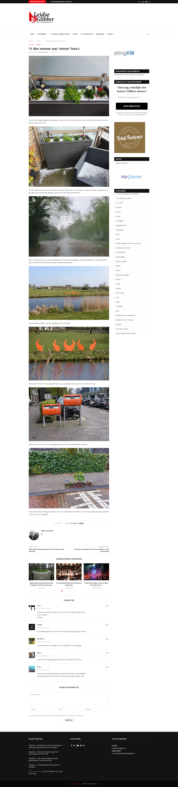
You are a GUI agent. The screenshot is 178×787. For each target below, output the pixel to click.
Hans (39, 667)
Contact (110, 34)
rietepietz (40, 639)
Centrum (119, 207)
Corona (118, 212)
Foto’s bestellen (87, 34)
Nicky (39, 653)
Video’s (75, 34)
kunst (117, 234)
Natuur (39, 41)
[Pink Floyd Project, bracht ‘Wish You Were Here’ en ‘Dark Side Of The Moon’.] (96, 571)
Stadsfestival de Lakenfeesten (126, 315)
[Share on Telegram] (80, 523)
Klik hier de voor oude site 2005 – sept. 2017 (129, 75)
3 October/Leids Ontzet (123, 198)
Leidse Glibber (74, 784)
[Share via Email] (82, 523)
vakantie (118, 324)
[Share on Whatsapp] (78, 523)
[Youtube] (146, 1)
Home (32, 34)
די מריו (39, 605)
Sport (117, 311)
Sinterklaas (119, 306)
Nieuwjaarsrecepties (122, 275)
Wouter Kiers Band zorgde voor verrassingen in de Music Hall (44, 753)
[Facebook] (138, 1)
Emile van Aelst (43, 52)
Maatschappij (120, 257)
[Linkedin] (143, 1)
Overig (118, 284)
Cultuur (118, 216)
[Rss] (148, 1)
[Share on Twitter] (72, 523)
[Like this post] (67, 523)
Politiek (118, 288)
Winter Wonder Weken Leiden (126, 333)
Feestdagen (120, 221)
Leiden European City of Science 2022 (128, 243)
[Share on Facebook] (69, 523)
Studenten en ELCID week (124, 320)
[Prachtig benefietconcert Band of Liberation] (69, 571)
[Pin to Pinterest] (74, 523)
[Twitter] (141, 1)
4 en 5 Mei (119, 203)
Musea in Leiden (121, 261)
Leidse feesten (121, 252)
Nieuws (118, 279)
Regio (118, 302)
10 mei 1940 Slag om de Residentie (127, 194)
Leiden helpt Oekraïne (123, 248)
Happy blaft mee (121, 225)
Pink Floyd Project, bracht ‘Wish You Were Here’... (96, 584)
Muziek (118, 266)
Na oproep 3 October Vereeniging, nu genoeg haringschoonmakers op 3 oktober (45, 746)
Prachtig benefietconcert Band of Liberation (68, 584)
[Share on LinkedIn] (76, 523)
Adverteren (100, 34)
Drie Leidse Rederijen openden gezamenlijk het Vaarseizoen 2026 (43, 759)
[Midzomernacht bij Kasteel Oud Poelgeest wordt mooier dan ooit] (41, 571)
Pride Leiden (120, 293)
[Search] (148, 34)
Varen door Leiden (122, 329)
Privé (117, 297)
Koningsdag (120, 230)
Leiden (118, 239)
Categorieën (41, 34)
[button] (47, 1)
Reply (107, 605)
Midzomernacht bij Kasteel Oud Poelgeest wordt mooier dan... (41, 584)
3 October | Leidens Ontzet (60, 34)
